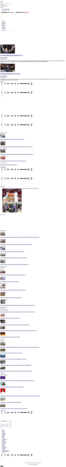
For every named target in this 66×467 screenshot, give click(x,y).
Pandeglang (4, 433)
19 (4, 425)
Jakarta (3, 438)
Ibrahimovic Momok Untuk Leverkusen (10, 73)
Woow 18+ (4, 443)
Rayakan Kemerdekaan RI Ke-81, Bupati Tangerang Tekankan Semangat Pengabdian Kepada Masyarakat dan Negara (20, 188)
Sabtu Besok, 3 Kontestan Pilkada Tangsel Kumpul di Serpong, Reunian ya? (12, 274)
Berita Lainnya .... (3, 167)
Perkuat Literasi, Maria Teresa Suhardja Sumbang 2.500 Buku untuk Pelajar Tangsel (14, 264)
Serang (3, 430)
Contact (3, 452)
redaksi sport (6, 57)
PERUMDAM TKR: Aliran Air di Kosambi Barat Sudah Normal (12, 202)
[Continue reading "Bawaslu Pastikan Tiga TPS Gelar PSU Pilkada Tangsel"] (2, 279)
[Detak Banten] (15, 13)
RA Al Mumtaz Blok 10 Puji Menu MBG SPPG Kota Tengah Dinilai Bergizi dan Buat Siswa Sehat (16, 146)
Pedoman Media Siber (5, 451)
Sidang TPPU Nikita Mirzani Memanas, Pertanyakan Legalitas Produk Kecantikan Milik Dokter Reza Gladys (18, 330)
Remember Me (3, 6)
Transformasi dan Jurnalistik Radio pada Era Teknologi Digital (10, 402)
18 (2, 425)
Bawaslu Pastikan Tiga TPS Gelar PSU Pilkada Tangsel (9, 281)
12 (4, 424)
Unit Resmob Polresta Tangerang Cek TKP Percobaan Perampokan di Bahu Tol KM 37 (14, 324)
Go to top (1, 466)
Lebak (3, 432)
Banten (3, 437)
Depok (3, 435)
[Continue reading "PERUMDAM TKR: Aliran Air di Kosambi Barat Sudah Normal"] (12, 212)
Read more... (2, 63)
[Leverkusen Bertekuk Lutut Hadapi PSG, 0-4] (7, 53)
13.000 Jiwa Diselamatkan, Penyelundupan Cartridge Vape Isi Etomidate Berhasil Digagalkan (15, 365)
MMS (3, 444)
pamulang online (34, 464)
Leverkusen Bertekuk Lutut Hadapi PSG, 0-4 (11, 55)
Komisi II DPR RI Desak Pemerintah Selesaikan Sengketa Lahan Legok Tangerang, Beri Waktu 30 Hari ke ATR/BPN (19, 237)
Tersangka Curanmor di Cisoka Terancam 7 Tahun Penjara (10, 318)
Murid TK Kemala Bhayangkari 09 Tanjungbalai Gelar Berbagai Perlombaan (13, 160)
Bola (5, 59)
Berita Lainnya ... (3, 214)
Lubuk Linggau (4, 439)
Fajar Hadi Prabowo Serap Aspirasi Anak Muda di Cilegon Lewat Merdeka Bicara (14, 408)
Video (3, 449)
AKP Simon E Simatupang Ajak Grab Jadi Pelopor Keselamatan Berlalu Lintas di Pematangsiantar (16, 154)
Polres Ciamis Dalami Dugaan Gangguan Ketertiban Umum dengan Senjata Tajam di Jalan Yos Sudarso (17, 311)
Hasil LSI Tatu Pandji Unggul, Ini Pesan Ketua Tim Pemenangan (11, 297)
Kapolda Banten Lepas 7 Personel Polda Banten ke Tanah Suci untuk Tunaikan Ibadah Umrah (16, 244)
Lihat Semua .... (2, 338)
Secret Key (2, 5)
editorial (3, 446)
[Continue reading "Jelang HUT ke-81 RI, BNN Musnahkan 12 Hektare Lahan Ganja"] (2, 351)
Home (3, 429)
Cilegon (3, 431)
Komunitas (4, 442)
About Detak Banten (5, 450)
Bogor (3, 436)
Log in (1, 7)
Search (2, 30)
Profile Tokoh (4, 441)
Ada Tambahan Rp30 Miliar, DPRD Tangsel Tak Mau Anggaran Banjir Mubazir (13, 257)
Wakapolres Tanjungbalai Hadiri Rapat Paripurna (8, 164)
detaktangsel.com (3, 60)
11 (2, 424)
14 (7, 424)
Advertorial (4, 448)
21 (7, 425)
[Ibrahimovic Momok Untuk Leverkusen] (7, 71)
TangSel (3, 434)
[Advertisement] (29, 38)
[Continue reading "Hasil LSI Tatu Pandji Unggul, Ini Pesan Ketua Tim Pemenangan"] (2, 295)
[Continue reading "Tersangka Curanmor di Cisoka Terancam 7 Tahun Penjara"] (2, 316)
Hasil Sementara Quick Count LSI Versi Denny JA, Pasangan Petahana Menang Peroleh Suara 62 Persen (17, 305)
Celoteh (3, 445)
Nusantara (3, 440)
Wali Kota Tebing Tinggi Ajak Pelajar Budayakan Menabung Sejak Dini (12, 139)
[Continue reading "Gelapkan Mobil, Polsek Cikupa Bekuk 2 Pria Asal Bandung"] (2, 335)
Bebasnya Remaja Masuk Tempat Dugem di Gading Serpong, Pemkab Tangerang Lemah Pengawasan (17, 380)
